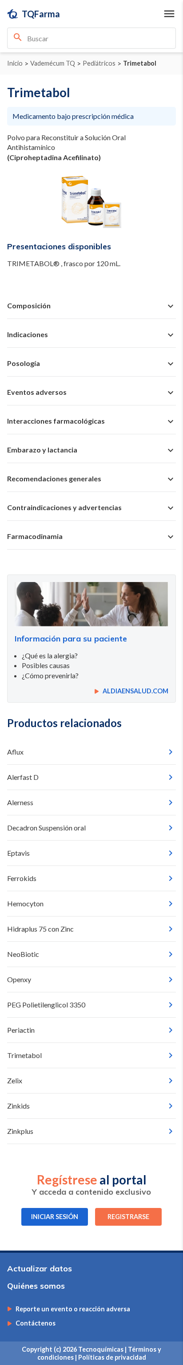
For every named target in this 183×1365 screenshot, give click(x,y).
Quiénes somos (36, 1286)
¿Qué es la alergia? (50, 655)
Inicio (15, 63)
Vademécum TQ (52, 63)
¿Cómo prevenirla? (50, 675)
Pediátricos (99, 63)
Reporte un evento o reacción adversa (73, 1309)
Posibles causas (46, 665)
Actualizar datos (39, 1268)
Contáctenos (36, 1323)
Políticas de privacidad (112, 1357)
